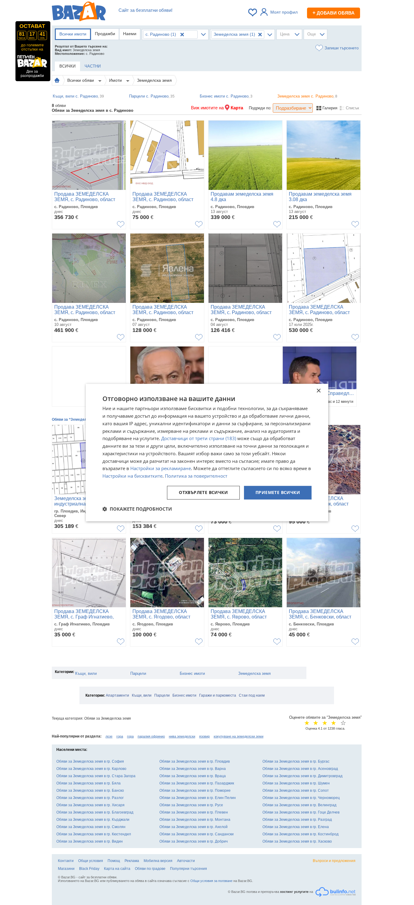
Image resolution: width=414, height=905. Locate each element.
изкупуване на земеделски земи (238, 736)
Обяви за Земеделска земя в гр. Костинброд (300, 834)
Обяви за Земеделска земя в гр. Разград (297, 819)
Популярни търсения (188, 869)
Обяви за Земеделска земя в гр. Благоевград (94, 812)
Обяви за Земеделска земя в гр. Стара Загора (95, 776)
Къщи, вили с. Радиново (78, 96)
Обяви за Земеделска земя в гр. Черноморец (301, 798)
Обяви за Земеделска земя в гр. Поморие (195, 790)
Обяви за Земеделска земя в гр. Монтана (194, 819)
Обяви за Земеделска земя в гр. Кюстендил (93, 834)
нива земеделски (182, 736)
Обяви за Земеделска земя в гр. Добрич (193, 841)
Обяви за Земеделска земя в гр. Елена (295, 827)
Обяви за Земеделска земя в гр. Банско (90, 790)
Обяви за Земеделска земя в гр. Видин (89, 841)
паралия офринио (151, 736)
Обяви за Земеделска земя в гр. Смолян (90, 827)
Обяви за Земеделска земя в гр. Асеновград (300, 769)
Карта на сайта (117, 869)
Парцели (138, 673)
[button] (137, 509)
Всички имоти (72, 33)
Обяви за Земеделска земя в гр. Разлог (90, 798)
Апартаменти (117, 695)
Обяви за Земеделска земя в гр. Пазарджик (196, 783)
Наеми (129, 33)
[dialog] (207, 452)
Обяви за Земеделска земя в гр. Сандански (196, 834)
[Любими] (253, 12)
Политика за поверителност (196, 476)
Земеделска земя (154, 80)
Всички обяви (81, 80)
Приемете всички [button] (277, 492)
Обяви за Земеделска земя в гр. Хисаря (90, 805)
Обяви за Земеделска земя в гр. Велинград (299, 805)
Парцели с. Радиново (152, 96)
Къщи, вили (86, 673)
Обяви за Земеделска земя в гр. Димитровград (302, 776)
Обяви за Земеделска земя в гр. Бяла (88, 783)
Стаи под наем (252, 695)
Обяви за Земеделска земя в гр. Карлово (91, 769)
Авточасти (186, 861)
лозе (108, 736)
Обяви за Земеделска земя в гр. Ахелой (193, 827)
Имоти (116, 80)
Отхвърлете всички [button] (203, 492)
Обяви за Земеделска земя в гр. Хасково (297, 841)
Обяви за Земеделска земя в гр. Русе (191, 805)
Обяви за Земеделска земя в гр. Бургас (295, 761)
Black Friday (89, 869)
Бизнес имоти (192, 673)
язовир (204, 736)
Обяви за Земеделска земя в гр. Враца (192, 776)
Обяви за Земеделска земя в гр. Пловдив (194, 761)
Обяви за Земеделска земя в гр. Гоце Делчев (300, 812)
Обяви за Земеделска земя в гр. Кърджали (92, 819)
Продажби (105, 33)
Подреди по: (260, 108)
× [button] (318, 391)
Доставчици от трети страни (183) (198, 439)
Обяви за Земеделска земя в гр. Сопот (295, 790)
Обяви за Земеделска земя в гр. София (90, 761)
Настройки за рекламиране (160, 469)
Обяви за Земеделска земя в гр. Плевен (193, 812)
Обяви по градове (150, 869)
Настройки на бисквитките (132, 476)
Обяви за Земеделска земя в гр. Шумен (296, 783)
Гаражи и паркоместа (217, 695)
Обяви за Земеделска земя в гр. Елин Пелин (197, 798)
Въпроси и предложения (334, 861)
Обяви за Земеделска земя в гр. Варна (192, 769)
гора (119, 736)
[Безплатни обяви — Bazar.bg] (79, 12)
